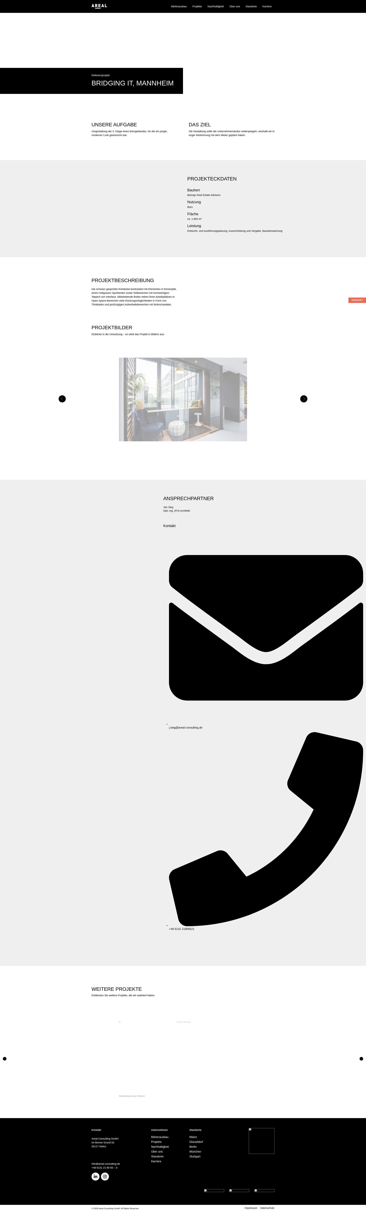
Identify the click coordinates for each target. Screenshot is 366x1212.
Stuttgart (194, 1156)
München (195, 1151)
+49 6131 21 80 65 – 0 (104, 1167)
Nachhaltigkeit (216, 6)
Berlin (193, 1146)
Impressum (251, 1208)
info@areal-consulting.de (106, 1163)
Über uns (234, 6)
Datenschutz (267, 1208)
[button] (62, 398)
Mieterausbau (179, 6)
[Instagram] (105, 1177)
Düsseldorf (196, 1141)
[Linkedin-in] (96, 1177)
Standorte (251, 6)
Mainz (193, 1137)
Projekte (197, 6)
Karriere (267, 6)
